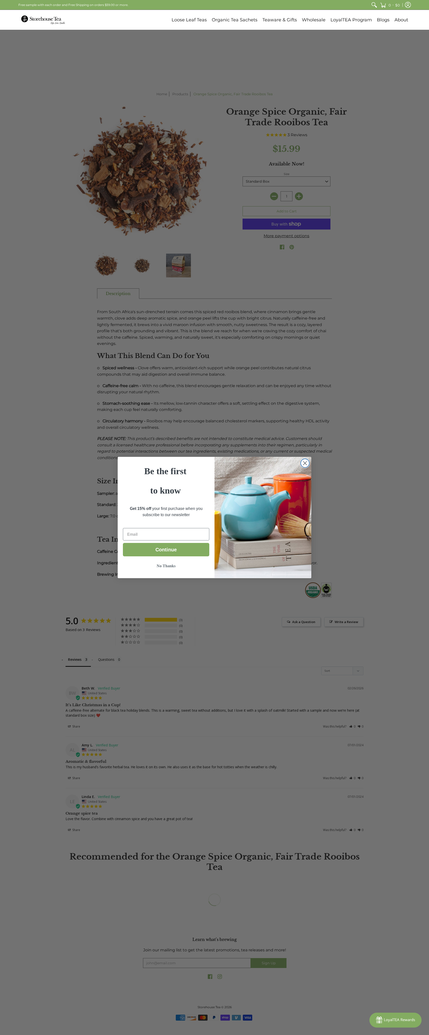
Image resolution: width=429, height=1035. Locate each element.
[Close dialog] (305, 463)
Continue (166, 549)
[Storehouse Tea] (43, 20)
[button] (390, 5)
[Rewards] (395, 1020)
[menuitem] (374, 5)
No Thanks (166, 566)
